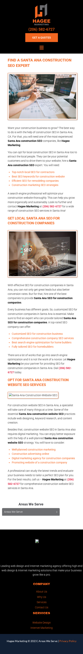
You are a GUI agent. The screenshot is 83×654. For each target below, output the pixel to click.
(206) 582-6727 (41, 29)
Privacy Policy (67, 641)
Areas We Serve (48, 641)
